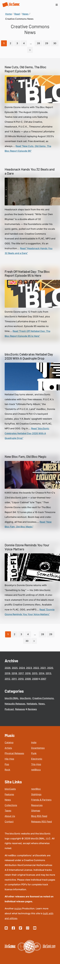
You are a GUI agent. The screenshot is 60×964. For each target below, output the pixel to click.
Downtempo (38, 747)
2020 (50, 667)
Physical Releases (14, 753)
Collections (11, 805)
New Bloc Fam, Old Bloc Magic (25, 456)
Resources (37, 805)
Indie (33, 742)
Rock (7, 769)
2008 (35, 678)
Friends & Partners (41, 799)
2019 (7, 673)
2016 (28, 673)
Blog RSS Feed (39, 816)
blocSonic (25, 698)
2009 (28, 678)
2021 (43, 667)
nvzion (18, 908)
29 (46, 43)
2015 (34, 673)
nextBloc (36, 788)
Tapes (8, 810)
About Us (10, 816)
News (41, 703)
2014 (41, 673)
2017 (21, 673)
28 (38, 43)
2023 (29, 667)
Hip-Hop (9, 758)
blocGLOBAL (12, 698)
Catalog (9, 742)
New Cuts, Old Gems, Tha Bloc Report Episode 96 (25, 69)
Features (9, 794)
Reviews (32, 709)
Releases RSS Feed (41, 821)
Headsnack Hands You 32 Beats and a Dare (29, 171)
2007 (43, 678)
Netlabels (32, 703)
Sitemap (35, 810)
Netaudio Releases (15, 703)
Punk (34, 753)
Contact (9, 821)
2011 (14, 678)
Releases (20, 709)
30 (54, 43)
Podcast (9, 709)
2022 (36, 667)
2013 (48, 673)
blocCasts (10, 788)
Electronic (36, 758)
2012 (7, 678)
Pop (7, 764)
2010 (21, 678)
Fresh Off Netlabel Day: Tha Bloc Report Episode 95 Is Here (27, 273)
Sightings (36, 794)
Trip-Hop (36, 764)
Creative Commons (43, 698)
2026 (7, 667)
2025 (15, 667)
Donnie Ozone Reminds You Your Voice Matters (27, 547)
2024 (22, 667)
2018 (14, 673)
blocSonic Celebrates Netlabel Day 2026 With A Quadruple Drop (29, 356)
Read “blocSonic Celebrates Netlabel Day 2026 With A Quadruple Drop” (27, 433)
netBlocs (36, 769)
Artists (8, 747)
